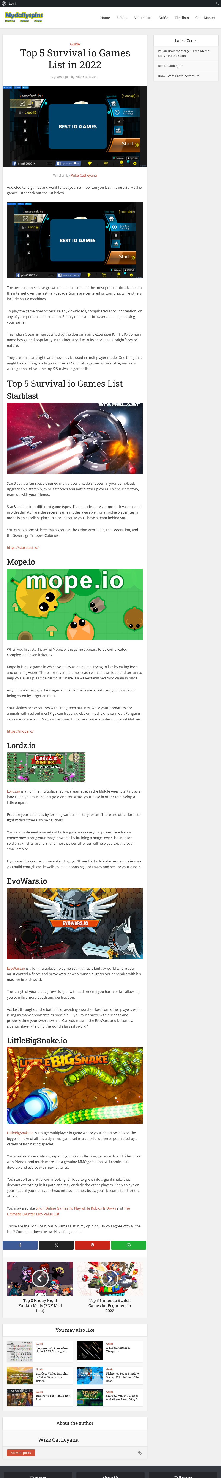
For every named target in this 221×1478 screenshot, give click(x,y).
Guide (163, 17)
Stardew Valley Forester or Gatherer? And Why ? (122, 1397)
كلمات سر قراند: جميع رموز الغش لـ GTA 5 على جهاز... (52, 1349)
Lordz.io (14, 791)
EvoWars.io (16, 968)
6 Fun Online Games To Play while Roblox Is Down (76, 1208)
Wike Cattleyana (86, 77)
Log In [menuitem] (13, 3)
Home (105, 17)
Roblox (122, 17)
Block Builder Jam (170, 66)
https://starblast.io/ (23, 547)
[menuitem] (4, 3)
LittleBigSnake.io (20, 1133)
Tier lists (182, 17)
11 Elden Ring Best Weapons (118, 1349)
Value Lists (143, 17)
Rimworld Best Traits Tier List (53, 1397)
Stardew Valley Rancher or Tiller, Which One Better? (52, 1377)
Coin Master (205, 17)
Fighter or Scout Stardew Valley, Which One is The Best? (122, 1377)
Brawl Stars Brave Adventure (178, 76)
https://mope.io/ (20, 731)
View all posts (21, 1453)
